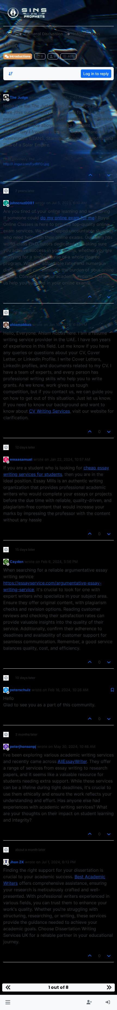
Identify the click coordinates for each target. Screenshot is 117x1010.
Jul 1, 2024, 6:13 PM (59, 862)
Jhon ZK (17, 862)
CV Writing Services (49, 411)
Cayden (16, 561)
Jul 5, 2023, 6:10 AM (69, 203)
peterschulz (20, 690)
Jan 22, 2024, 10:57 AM (70, 459)
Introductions (20, 56)
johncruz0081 (22, 203)
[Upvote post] (90, 175)
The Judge (19, 97)
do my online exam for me (67, 217)
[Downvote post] (109, 175)
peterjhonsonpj (23, 746)
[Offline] (6, 97)
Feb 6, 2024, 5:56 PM (59, 561)
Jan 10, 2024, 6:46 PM (68, 324)
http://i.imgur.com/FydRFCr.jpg (26, 164)
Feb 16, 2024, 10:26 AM (68, 690)
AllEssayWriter (72, 761)
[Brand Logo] (27, 13)
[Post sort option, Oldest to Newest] (11, 73)
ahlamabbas (20, 324)
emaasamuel (21, 459)
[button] (7, 1002)
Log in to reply (96, 73)
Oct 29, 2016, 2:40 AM (65, 97)
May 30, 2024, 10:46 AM (75, 746)
